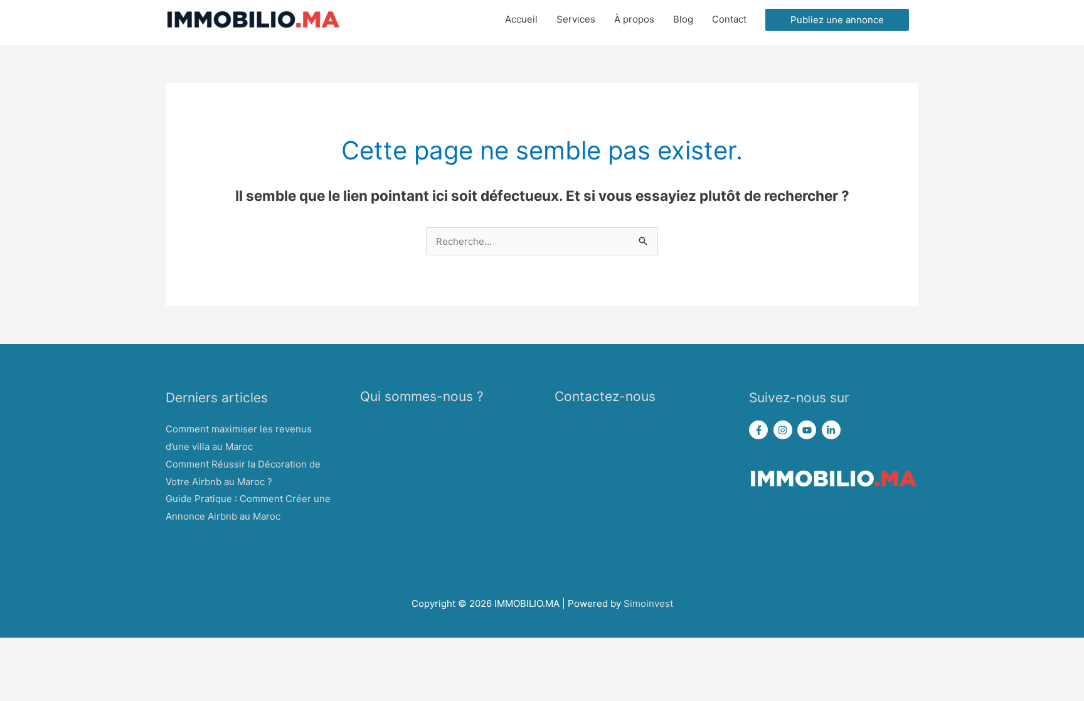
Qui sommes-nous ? (422, 396)
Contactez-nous (605, 396)
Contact (729, 19)
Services (575, 19)
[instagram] (784, 429)
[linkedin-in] (833, 429)
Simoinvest (648, 603)
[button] (837, 20)
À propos (634, 19)
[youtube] (808, 429)
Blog (683, 19)
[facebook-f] (760, 429)
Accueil (521, 19)
